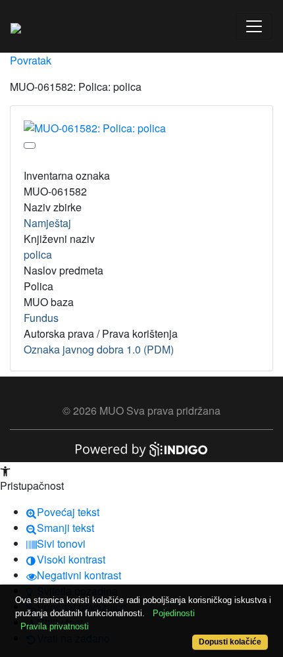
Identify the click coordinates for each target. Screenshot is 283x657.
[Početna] (16, 26)
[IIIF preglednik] (30, 145)
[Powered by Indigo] (141, 448)
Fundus (41, 317)
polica (38, 254)
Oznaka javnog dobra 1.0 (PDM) (99, 349)
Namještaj (47, 222)
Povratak (30, 60)
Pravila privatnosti (54, 626)
